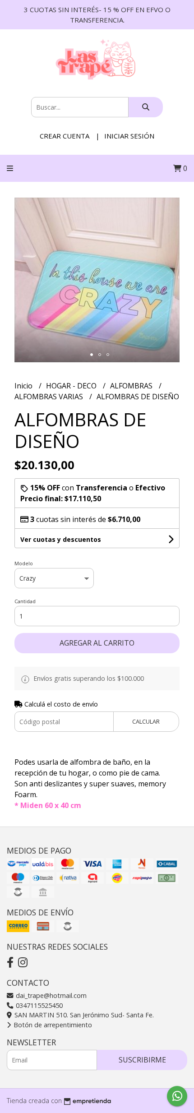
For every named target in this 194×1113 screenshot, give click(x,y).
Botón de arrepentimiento (52, 1025)
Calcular (146, 721)
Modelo (23, 563)
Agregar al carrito (97, 643)
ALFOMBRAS (132, 386)
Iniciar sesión (129, 135)
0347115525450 (38, 1005)
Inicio (24, 386)
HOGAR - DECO (72, 386)
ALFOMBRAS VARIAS (49, 397)
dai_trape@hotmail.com (50, 995)
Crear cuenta (64, 135)
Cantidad (25, 601)
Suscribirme (142, 1060)
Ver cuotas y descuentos (60, 539)
